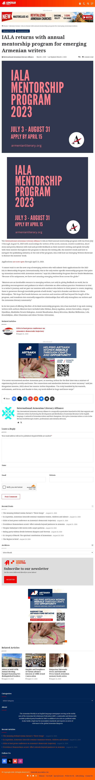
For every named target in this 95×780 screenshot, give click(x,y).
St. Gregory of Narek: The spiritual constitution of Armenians (27, 535)
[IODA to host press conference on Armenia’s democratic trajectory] (8, 331)
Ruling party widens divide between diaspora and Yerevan (26, 532)
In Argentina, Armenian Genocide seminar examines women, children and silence (35, 517)
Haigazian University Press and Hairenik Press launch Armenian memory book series (59, 672)
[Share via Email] (46, 398)
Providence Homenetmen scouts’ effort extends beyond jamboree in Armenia (34, 524)
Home (5, 26)
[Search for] (88, 4)
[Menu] (92, 4)
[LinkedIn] (25, 398)
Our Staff (49, 776)
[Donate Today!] (47, 360)
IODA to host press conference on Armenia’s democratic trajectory (29, 520)
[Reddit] (36, 398)
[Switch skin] (84, 4)
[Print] (52, 398)
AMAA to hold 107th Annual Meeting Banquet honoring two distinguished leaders (11, 672)
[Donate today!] (47, 17)
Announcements (22, 31)
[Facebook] (14, 398)
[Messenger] (41, 398)
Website (52, 475)
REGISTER (10, 579)
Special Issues (59, 776)
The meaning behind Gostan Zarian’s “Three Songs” (24, 513)
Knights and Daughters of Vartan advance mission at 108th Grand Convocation (35, 672)
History (41, 776)
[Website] (18, 422)
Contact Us (89, 776)
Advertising (80, 776)
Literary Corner (14, 26)
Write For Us (69, 776)
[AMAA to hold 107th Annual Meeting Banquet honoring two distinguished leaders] (12, 660)
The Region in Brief (10, 539)
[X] (19, 398)
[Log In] (80, 4)
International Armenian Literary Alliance (18, 57)
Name (4, 465)
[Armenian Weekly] (9, 3)
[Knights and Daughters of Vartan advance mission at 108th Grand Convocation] (35, 660)
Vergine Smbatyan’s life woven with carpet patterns (23, 528)
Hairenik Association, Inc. (40, 772)
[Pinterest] (30, 398)
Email (4, 475)
